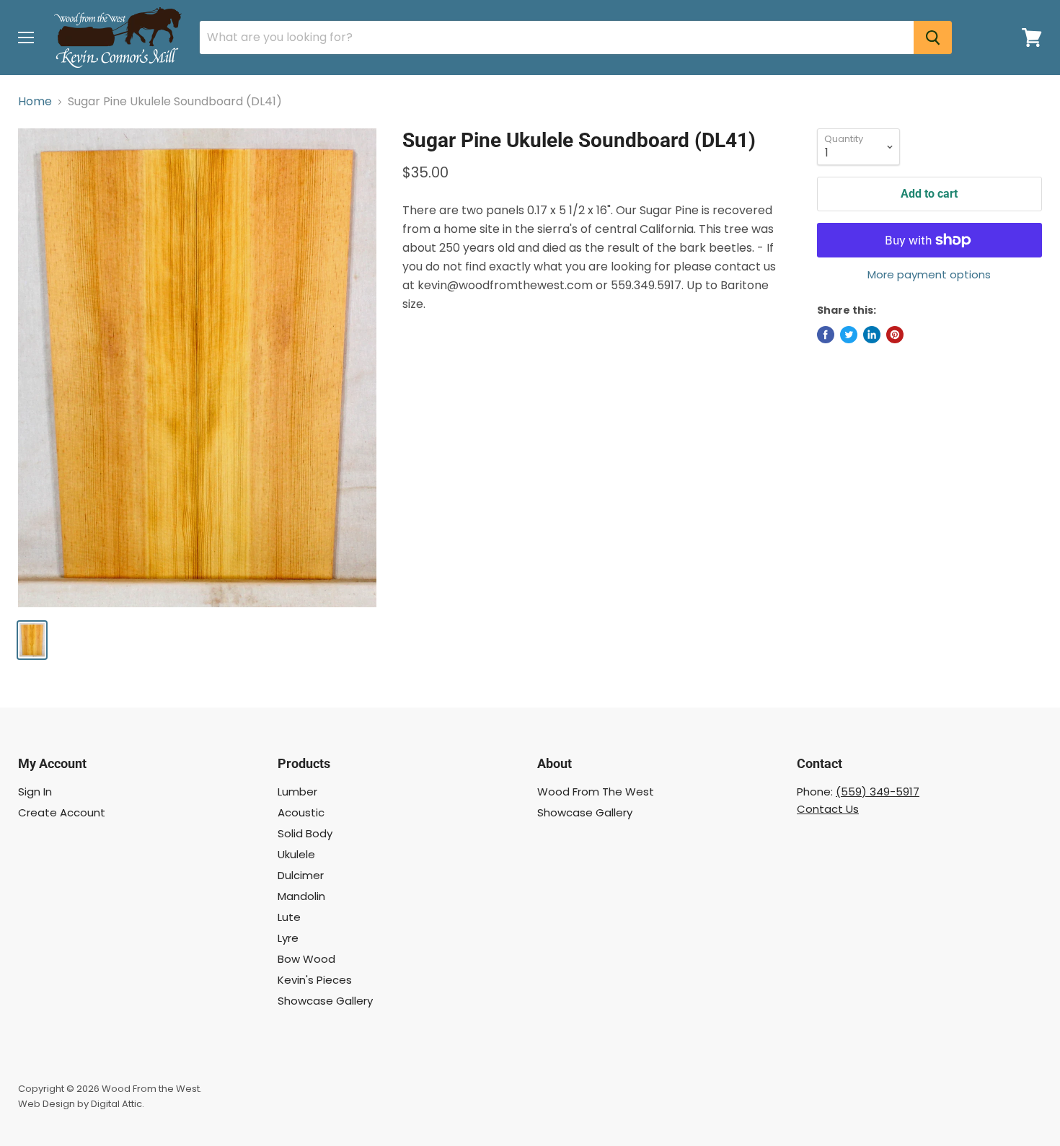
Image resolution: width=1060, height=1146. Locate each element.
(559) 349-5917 (877, 791)
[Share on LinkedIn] (871, 334)
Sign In (35, 791)
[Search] (933, 37)
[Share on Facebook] (825, 334)
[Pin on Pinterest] (895, 334)
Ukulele (296, 854)
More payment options (929, 274)
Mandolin (301, 896)
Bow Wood (306, 958)
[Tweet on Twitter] (848, 334)
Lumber (297, 791)
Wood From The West (595, 791)
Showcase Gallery (325, 1000)
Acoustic (301, 812)
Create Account (61, 812)
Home (35, 101)
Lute (289, 917)
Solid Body (305, 833)
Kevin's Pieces (315, 979)
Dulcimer (301, 875)
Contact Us (828, 808)
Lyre (288, 938)
